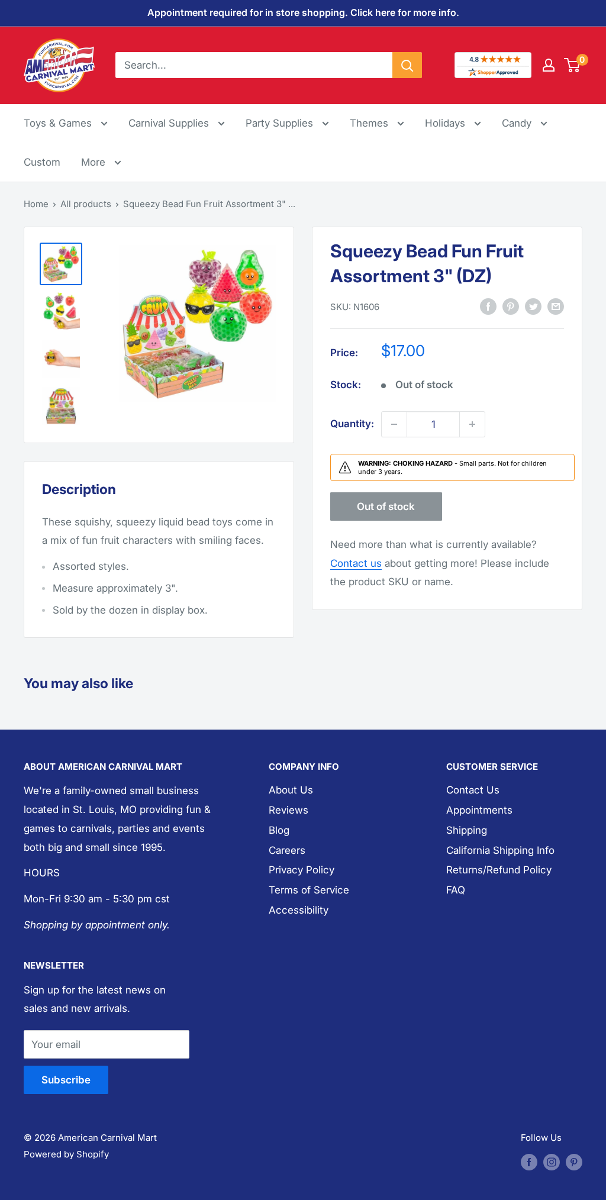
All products (85, 203)
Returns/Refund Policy (499, 870)
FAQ (455, 890)
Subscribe (66, 1080)
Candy (518, 123)
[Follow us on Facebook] (529, 1161)
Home (36, 203)
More (101, 162)
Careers (287, 850)
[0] (572, 65)
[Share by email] (555, 306)
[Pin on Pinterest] (510, 306)
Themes (370, 123)
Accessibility (298, 910)
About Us (291, 790)
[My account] (549, 65)
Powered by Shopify (66, 1154)
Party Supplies (281, 123)
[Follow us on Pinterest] (574, 1161)
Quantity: (352, 424)
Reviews (288, 810)
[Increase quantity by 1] (472, 424)
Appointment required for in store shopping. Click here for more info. (303, 12)
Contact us (356, 563)
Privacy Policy (301, 870)
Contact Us (472, 790)
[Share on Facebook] (488, 306)
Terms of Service (309, 890)
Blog (279, 830)
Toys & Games (59, 123)
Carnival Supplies (170, 123)
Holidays (446, 123)
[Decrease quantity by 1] (394, 424)
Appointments (479, 810)
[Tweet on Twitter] (533, 306)
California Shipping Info (500, 850)
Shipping (466, 830)
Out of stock (386, 506)
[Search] (407, 65)
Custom (42, 162)
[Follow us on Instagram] (551, 1161)
